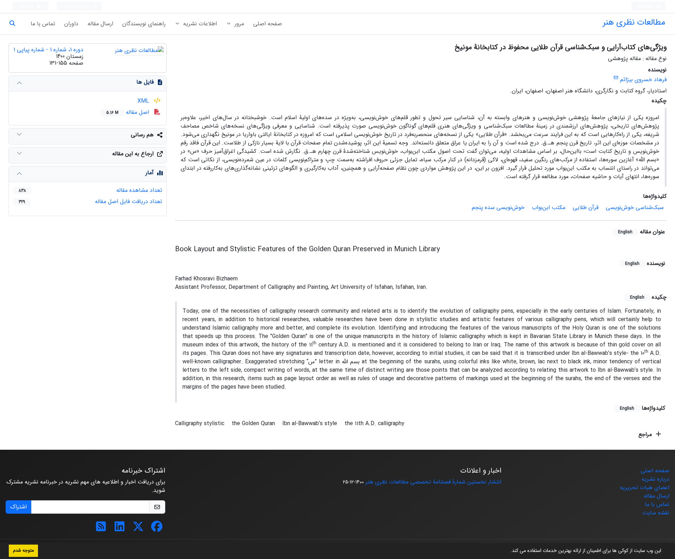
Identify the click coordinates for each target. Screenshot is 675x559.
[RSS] (100, 529)
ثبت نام (27, 6)
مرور (238, 23)
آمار (150, 172)
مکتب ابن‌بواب (548, 207)
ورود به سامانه (77, 6)
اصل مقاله (128, 112)
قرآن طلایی (585, 207)
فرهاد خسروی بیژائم (643, 79)
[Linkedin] (119, 529)
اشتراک (18, 506)
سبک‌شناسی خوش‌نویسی (635, 207)
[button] (508, 551)
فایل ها (145, 82)
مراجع (646, 434)
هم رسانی (142, 134)
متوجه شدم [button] (23, 550)
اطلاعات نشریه (199, 23)
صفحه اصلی (267, 23)
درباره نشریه (655, 479)
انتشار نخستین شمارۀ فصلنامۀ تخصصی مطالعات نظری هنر (433, 481)
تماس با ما (43, 23)
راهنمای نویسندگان (144, 23)
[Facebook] (156, 529)
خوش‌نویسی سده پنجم (498, 207)
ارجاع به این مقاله (133, 153)
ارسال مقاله (100, 23)
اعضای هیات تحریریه (644, 487)
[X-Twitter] (138, 529)
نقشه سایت (655, 512)
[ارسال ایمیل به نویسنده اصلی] (615, 77)
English (646, 6)
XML (144, 101)
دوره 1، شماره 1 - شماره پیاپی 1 (48, 49)
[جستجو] (15, 24)
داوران (71, 23)
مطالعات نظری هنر (634, 22)
